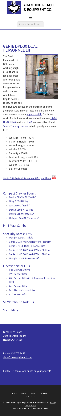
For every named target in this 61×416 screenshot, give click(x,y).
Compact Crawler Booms (19, 193)
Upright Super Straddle (21, 237)
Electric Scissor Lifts (16, 266)
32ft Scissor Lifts (18, 294)
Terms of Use (30, 406)
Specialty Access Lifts (17, 233)
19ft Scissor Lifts (18, 274)
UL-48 (29, 122)
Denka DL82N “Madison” (22, 214)
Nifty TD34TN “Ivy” (19, 201)
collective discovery (39, 408)
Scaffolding (10, 310)
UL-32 (6, 122)
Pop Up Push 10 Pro (19, 269)
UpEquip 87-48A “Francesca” (24, 218)
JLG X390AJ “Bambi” (19, 205)
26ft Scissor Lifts (18, 286)
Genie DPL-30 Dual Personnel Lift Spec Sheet (27, 178)
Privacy (53, 403)
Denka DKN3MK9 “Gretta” (22, 197)
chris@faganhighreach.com (17, 357)
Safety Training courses (15, 126)
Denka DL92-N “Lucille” (21, 209)
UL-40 (13, 122)
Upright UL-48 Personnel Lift (24, 258)
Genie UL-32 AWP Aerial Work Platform (30, 250)
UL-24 (53, 118)
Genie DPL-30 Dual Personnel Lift (27, 246)
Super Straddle (34, 114)
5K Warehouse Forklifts (18, 302)
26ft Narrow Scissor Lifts (22, 290)
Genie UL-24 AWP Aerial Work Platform (30, 241)
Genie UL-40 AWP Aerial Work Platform (30, 254)
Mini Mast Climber (15, 225)
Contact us (8, 371)
